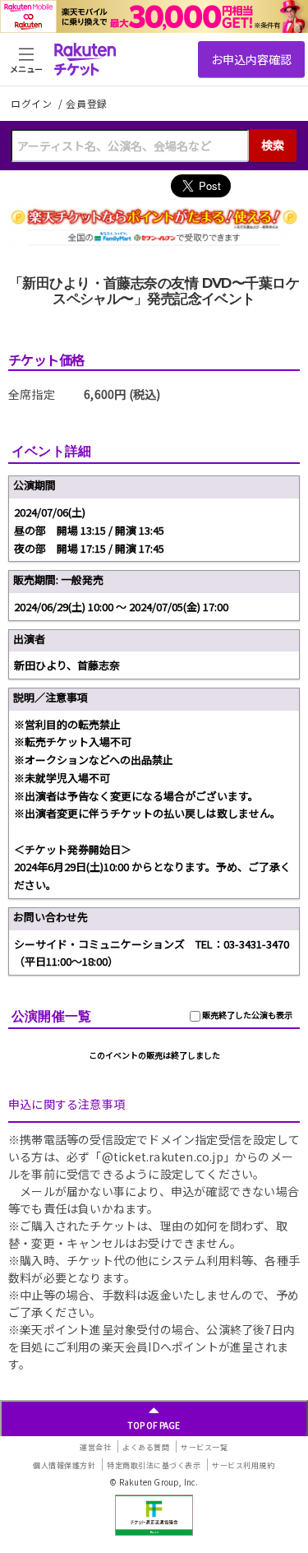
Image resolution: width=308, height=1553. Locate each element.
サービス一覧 (204, 1447)
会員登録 (87, 103)
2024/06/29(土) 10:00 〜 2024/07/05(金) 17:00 (121, 606)
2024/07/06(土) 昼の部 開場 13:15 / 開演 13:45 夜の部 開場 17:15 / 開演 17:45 (89, 529)
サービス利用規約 (243, 1465)
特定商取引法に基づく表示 (153, 1465)
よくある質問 (145, 1447)
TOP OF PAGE (154, 1425)
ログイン (33, 103)
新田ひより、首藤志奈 (67, 665)
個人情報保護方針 (64, 1465)
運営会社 (95, 1447)
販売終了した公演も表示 (246, 1014)
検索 (272, 145)
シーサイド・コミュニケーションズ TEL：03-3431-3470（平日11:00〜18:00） (151, 953)
